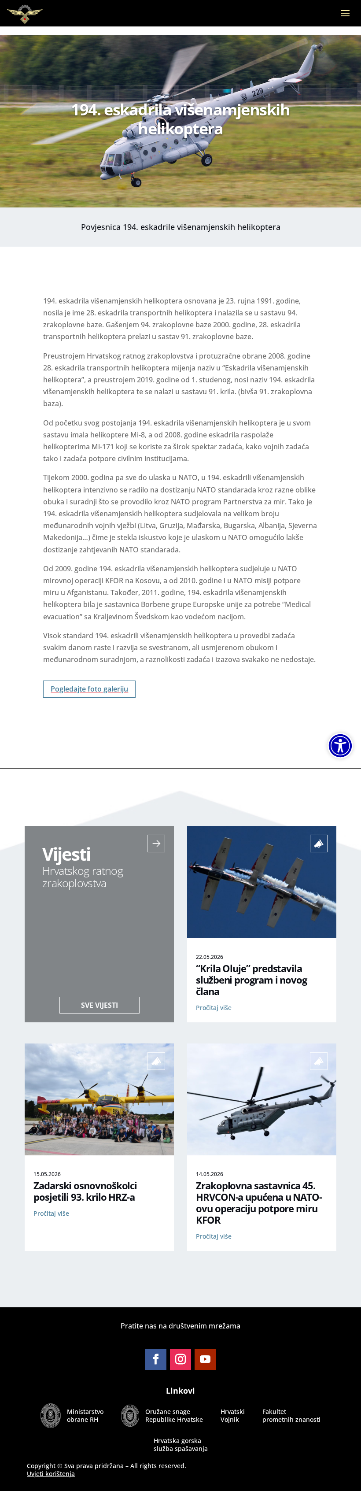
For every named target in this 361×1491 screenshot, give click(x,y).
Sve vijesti (99, 1005)
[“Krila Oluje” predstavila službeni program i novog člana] (261, 935)
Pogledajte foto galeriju (89, 689)
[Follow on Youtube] (205, 1359)
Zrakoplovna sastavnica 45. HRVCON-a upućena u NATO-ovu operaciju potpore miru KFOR (259, 1202)
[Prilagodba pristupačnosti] (340, 745)
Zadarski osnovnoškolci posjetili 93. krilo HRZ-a (85, 1191)
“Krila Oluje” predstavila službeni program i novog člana (251, 980)
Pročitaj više (214, 1007)
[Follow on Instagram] (180, 1359)
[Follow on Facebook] (155, 1359)
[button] (345, 19)
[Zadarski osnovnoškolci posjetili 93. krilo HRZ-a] (99, 1153)
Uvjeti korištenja (51, 1473)
